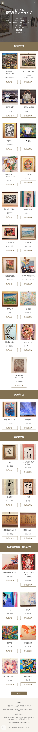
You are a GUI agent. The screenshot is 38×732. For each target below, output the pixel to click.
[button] (2, 3)
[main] (19, 11)
